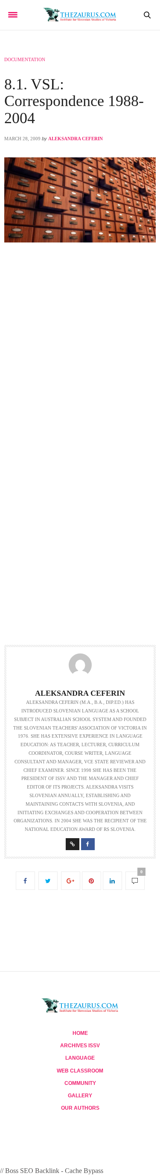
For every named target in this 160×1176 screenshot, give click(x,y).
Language (80, 1058)
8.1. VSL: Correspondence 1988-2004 (74, 101)
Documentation (24, 59)
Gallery (80, 1096)
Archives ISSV (80, 1046)
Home (80, 1033)
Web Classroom (80, 1071)
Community (80, 1083)
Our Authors (80, 1108)
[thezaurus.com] (80, 15)
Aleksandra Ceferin (75, 138)
